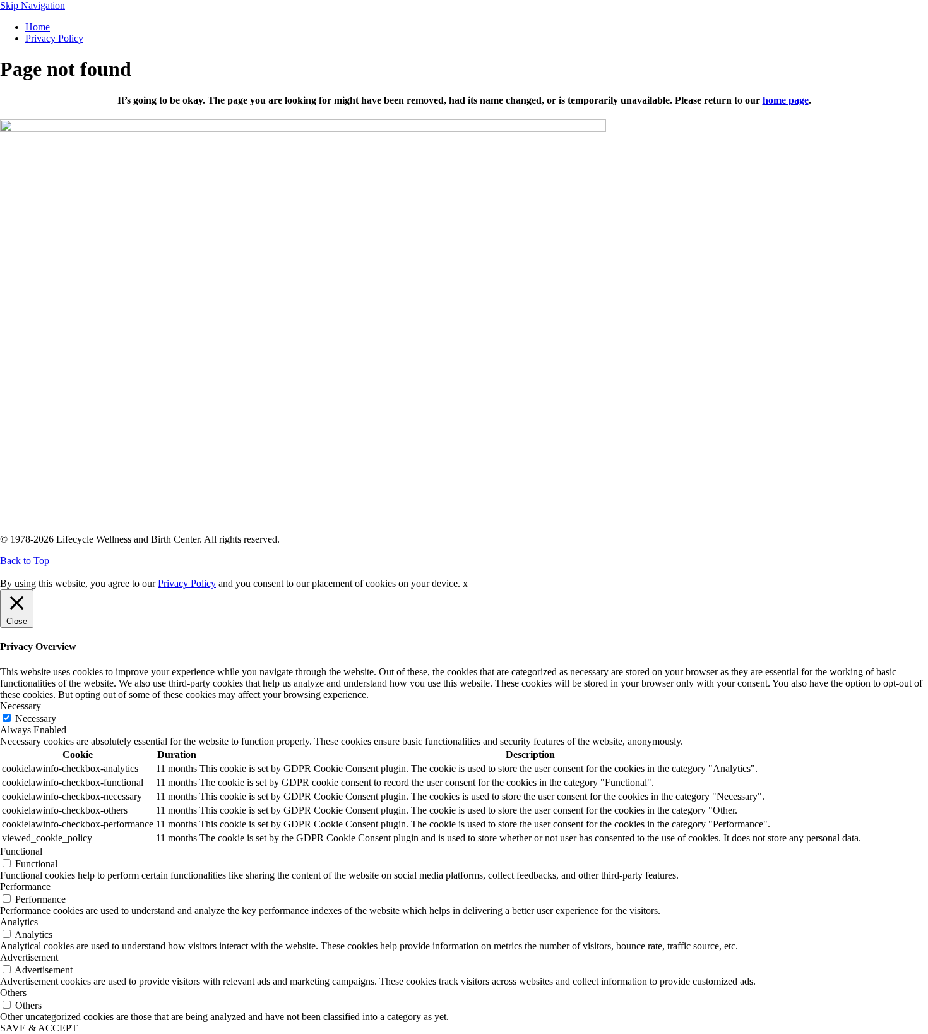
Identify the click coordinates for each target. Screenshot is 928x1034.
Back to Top (24, 560)
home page (786, 100)
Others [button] (13, 992)
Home (37, 26)
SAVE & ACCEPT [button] (39, 1028)
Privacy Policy (54, 38)
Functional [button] (21, 851)
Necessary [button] (20, 705)
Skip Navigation (32, 5)
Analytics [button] (19, 922)
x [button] (465, 583)
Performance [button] (25, 886)
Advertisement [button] (29, 957)
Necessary (35, 718)
